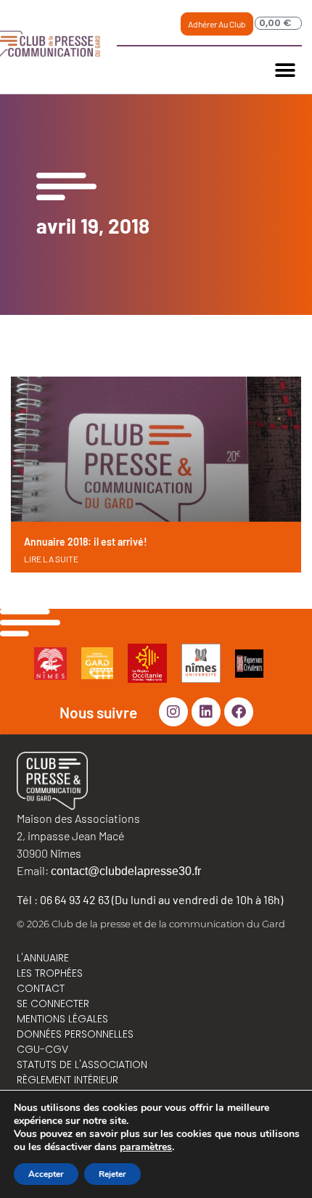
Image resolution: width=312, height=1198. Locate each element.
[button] (285, 70)
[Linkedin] (206, 711)
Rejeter (112, 1174)
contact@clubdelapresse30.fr (126, 871)
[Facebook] (238, 711)
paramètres (146, 1147)
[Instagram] (173, 711)
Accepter (46, 1174)
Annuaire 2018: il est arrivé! (85, 542)
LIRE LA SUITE (51, 559)
